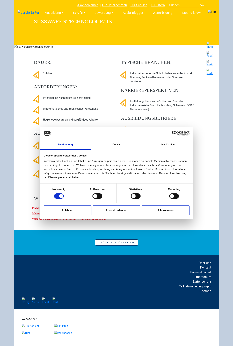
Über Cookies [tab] (167, 144)
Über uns (205, 263)
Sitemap (205, 291)
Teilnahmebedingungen (195, 286)
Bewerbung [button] (102, 13)
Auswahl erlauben (116, 210)
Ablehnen (67, 210)
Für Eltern (158, 5)
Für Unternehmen (114, 5)
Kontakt (205, 267)
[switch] (97, 196)
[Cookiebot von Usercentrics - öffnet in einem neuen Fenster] (175, 133)
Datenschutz (202, 281)
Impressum (203, 277)
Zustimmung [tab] (65, 144)
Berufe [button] (78, 13)
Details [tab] (116, 144)
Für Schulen (138, 5)
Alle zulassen (165, 210)
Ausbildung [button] (53, 13)
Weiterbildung (162, 13)
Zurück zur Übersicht (117, 242)
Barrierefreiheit (200, 272)
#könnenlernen (87, 5)
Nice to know (191, 13)
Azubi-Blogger (133, 13)
